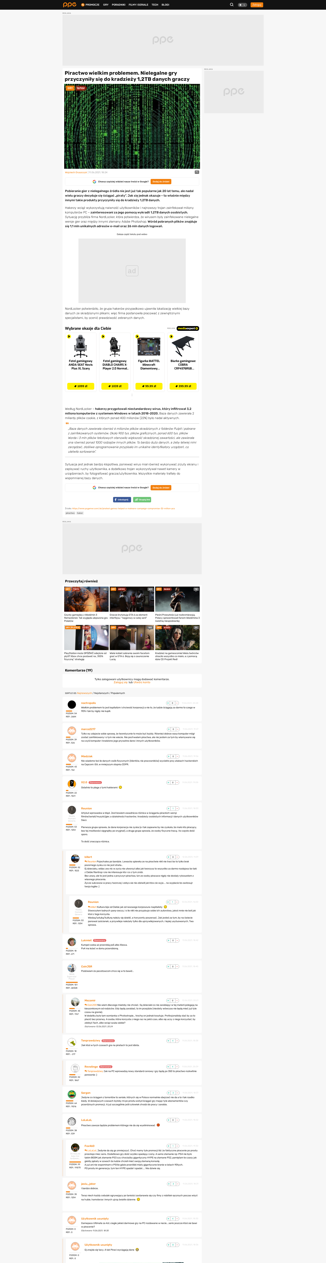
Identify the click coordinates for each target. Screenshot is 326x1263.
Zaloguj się (121, 682)
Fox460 (90, 1146)
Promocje (92, 4)
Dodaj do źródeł (161, 181)
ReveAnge (91, 1066)
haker (80, 513)
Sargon (85, 1092)
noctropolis (88, 703)
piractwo (70, 513)
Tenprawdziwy (90, 1040)
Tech (155, 4)
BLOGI (165, 4)
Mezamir (90, 1000)
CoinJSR (86, 966)
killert (88, 857)
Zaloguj (256, 4)
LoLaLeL (86, 1120)
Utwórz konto (141, 682)
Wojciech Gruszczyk (76, 172)
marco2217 (88, 729)
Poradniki (118, 4)
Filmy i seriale (138, 4)
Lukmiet (86, 940)
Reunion (86, 808)
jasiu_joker (88, 1183)
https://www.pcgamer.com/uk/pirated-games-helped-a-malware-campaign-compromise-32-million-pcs (123, 508)
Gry (105, 4)
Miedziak (87, 756)
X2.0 (84, 782)
